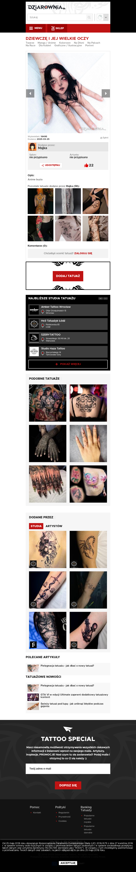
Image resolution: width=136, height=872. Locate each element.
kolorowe (65, 43)
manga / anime (47, 43)
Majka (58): (72, 186)
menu (38, 28)
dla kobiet (45, 45)
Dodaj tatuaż (68, 276)
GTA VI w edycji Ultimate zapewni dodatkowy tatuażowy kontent (74, 696)
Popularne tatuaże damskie (89, 829)
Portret (89, 45)
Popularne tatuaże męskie (89, 819)
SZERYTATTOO (51, 334)
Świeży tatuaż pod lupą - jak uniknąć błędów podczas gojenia (72, 705)
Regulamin (64, 813)
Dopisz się (68, 785)
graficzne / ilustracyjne (68, 45)
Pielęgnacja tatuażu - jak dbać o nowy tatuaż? (67, 666)
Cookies (63, 821)
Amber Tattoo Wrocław (56, 307)
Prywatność (65, 817)
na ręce (30, 45)
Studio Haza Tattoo (53, 348)
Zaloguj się (83, 253)
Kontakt (37, 813)
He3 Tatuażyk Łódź (53, 320)
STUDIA (36, 526)
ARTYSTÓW (54, 526)
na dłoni (79, 43)
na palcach (93, 43)
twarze (30, 43)
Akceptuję (68, 863)
